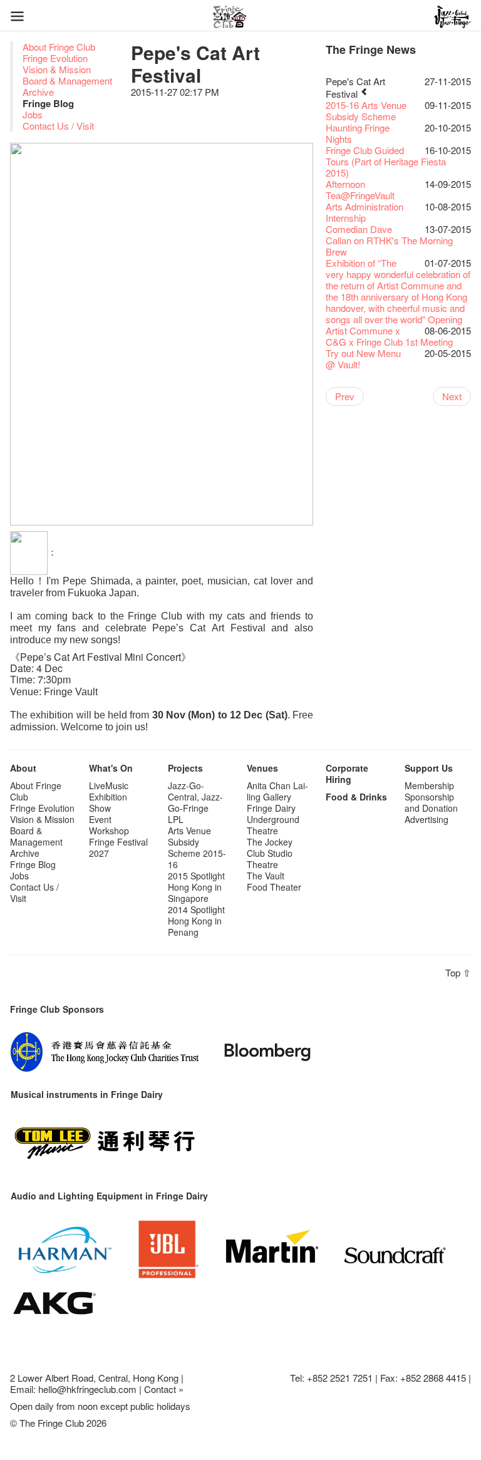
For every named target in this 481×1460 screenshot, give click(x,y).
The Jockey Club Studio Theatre (269, 853)
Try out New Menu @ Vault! (363, 358)
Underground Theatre (273, 825)
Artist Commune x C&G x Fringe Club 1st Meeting (389, 336)
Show (100, 808)
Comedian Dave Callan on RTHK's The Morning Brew (389, 240)
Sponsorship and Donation (431, 802)
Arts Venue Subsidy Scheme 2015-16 (197, 847)
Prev (344, 396)
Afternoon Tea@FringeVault (360, 189)
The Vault (265, 875)
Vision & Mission (57, 69)
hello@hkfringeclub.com (87, 1388)
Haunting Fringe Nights (358, 133)
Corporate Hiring (347, 773)
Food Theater (274, 887)
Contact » (164, 1388)
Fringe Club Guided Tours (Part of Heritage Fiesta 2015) (386, 161)
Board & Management (67, 80)
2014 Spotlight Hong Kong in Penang (196, 920)
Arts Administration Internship (364, 212)
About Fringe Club (59, 46)
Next (452, 396)
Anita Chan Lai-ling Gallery (277, 791)
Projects (185, 768)
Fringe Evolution (55, 58)
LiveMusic (108, 785)
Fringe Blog (33, 864)
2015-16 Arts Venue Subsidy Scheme (366, 110)
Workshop (109, 830)
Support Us (429, 768)
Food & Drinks (356, 796)
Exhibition (108, 796)
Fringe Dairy (271, 808)
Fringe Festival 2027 (118, 847)
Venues (262, 768)
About (23, 768)
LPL (176, 819)
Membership (429, 785)
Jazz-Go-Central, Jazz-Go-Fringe (195, 796)
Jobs (33, 114)
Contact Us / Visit (58, 125)
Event (100, 819)
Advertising (426, 819)
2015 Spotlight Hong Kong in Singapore (196, 886)
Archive (38, 91)
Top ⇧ (458, 972)
